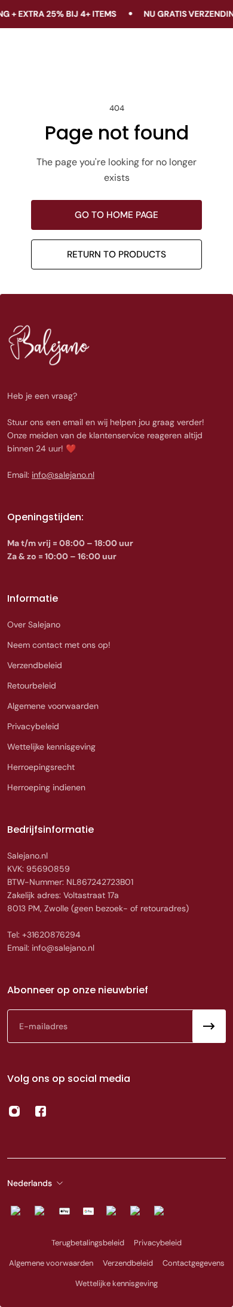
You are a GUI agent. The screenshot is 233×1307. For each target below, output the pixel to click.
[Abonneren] (209, 1026)
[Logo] (117, 53)
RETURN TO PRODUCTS (116, 254)
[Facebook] (40, 1111)
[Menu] (21, 53)
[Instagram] (14, 1111)
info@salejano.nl (63, 474)
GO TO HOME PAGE (116, 215)
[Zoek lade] (189, 53)
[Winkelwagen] (212, 53)
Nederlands (29, 1183)
